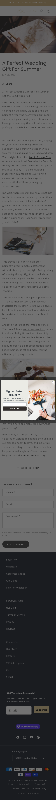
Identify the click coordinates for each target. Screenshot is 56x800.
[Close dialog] (53, 382)
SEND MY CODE (14, 408)
